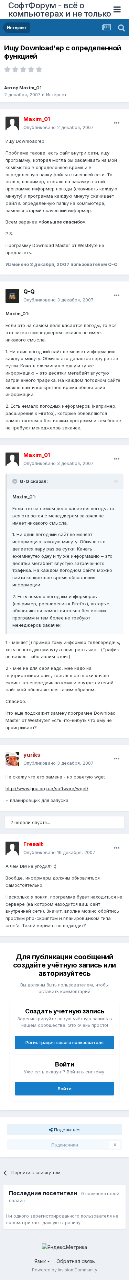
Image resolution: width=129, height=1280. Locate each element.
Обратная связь (75, 1261)
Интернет (56, 94)
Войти (65, 1088)
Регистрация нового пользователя (64, 1042)
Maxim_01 (30, 87)
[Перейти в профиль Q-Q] (12, 296)
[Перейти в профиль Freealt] (12, 848)
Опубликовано (58, 127)
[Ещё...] (116, 123)
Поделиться (66, 1129)
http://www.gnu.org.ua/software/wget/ (47, 788)
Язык (40, 1261)
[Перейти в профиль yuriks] (12, 759)
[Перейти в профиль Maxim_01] (12, 123)
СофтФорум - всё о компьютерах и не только (59, 9)
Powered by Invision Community (64, 1269)
